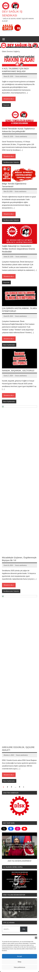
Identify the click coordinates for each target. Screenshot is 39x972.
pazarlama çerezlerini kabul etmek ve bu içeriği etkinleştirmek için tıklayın (19, 846)
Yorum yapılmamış (21, 76)
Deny (19, 962)
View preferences (19, 967)
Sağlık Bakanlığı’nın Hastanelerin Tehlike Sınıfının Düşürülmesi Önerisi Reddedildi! (18, 249)
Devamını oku (8, 99)
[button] (36, 938)
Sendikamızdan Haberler (11, 162)
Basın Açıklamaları (9, 345)
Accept (19, 956)
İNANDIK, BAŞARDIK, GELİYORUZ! (18, 370)
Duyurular (6, 105)
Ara (23, 929)
